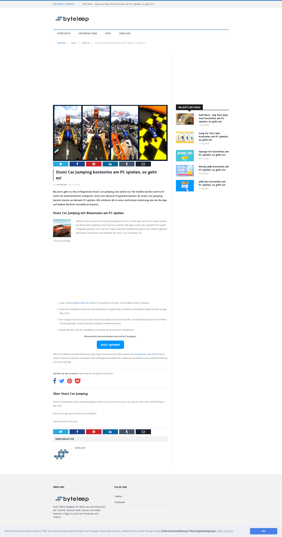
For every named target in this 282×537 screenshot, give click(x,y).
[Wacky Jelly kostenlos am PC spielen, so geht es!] (186, 175)
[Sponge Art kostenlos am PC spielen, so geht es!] (186, 160)
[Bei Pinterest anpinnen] (69, 381)
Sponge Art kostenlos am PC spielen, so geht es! (214, 153)
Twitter (118, 496)
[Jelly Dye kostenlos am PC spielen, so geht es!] (186, 190)
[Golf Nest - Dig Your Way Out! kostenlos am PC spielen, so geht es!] (186, 123)
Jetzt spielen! (110, 345)
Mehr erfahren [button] (225, 531)
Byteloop (62, 184)
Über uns (125, 33)
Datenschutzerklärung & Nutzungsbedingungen (188, 531)
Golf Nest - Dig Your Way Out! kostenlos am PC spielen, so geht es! (118, 4)
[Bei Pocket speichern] (77, 381)
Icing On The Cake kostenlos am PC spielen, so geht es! (213, 136)
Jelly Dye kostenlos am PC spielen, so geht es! (212, 183)
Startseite (63, 33)
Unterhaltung (87, 33)
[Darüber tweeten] (61, 381)
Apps (108, 33)
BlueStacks (80, 302)
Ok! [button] (264, 531)
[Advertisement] (110, 77)
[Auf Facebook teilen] (54, 381)
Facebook (119, 502)
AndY (154, 354)
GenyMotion (140, 354)
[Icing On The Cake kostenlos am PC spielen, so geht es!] (186, 142)
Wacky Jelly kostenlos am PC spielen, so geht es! (214, 168)
